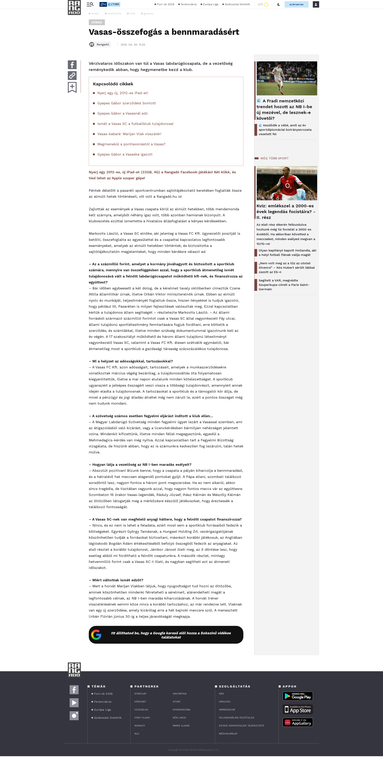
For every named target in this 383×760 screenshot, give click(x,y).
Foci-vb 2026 (165, 4)
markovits (114, 13)
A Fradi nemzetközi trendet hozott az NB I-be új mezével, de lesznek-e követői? (284, 109)
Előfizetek (297, 4)
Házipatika (180, 693)
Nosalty (139, 725)
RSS (221, 693)
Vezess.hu (141, 709)
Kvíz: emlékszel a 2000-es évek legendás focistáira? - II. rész (286, 211)
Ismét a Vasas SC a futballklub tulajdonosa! (135, 124)
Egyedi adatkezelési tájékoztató (241, 725)
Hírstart (140, 701)
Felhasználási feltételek (236, 717)
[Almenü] (90, 4)
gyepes (148, 13)
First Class (142, 717)
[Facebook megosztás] (72, 64)
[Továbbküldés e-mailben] (72, 75)
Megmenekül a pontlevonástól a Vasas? (131, 144)
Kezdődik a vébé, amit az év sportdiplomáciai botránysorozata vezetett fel (285, 129)
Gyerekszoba (182, 709)
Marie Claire (181, 725)
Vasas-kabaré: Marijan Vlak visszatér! (129, 134)
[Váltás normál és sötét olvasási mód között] (278, 4)
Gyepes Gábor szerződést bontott (126, 103)
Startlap (140, 693)
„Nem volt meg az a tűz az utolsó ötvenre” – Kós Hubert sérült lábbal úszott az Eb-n (287, 267)
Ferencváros (189, 4)
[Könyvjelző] (72, 87)
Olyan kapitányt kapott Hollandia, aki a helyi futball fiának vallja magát (287, 252)
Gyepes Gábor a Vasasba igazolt (125, 154)
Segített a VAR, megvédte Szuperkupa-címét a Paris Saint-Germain (284, 284)
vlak (132, 13)
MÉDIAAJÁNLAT (228, 733)
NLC (136, 733)
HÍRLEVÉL (225, 701)
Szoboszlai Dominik (237, 4)
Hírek (97, 22)
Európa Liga (210, 4)
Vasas (95, 13)
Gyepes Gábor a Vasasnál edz (122, 113)
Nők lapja (179, 717)
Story (177, 701)
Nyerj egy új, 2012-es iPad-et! (122, 93)
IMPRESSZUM (227, 709)
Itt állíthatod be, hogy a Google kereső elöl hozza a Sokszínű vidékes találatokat (171, 635)
